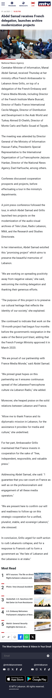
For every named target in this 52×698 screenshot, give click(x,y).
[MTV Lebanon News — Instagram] (8, 669)
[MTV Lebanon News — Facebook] (17, 669)
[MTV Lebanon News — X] (13, 669)
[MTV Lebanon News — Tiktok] (21, 669)
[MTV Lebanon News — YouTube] (4, 669)
